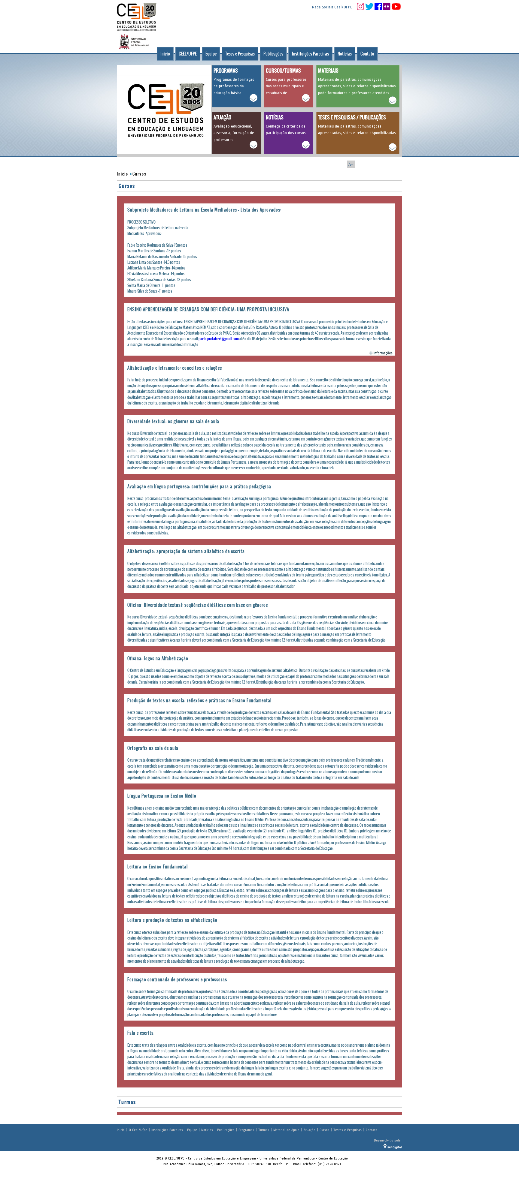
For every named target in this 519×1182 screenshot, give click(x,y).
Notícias (345, 53)
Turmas (263, 1130)
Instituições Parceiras (310, 53)
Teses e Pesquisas (240, 53)
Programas (246, 1130)
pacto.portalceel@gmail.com (219, 338)
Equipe (211, 53)
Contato (367, 53)
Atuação (309, 1130)
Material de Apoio (286, 1130)
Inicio (165, 53)
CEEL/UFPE (188, 53)
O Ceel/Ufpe (138, 1130)
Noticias (207, 1130)
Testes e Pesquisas (347, 1130)
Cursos (139, 174)
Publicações (273, 53)
